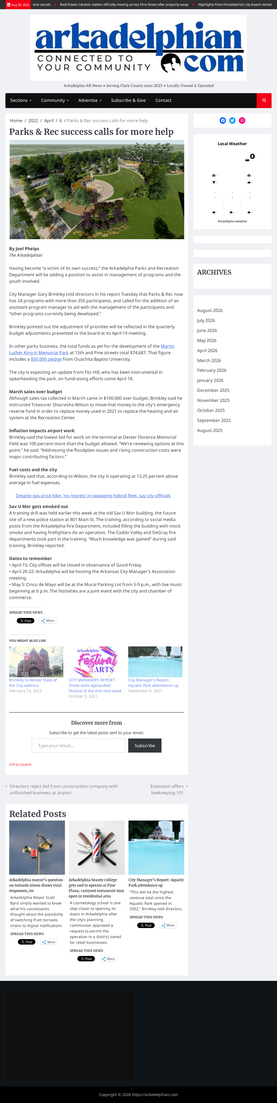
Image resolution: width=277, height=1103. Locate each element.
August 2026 (210, 310)
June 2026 (207, 330)
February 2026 (211, 370)
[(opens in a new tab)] (43, 1002)
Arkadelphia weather (232, 221)
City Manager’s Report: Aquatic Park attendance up (153, 682)
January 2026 (210, 380)
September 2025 (214, 420)
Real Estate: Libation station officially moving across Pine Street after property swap (111, 4)
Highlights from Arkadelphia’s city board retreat (222, 4)
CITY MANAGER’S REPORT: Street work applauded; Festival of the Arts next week (95, 685)
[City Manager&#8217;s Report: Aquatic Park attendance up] (155, 661)
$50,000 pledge (46, 359)
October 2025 (211, 410)
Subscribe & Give (128, 100)
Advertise (88, 100)
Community (53, 100)
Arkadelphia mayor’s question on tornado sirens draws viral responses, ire (36, 885)
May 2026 (206, 340)
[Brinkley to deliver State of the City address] (36, 661)
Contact (164, 100)
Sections (19, 100)
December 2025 (213, 390)
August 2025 (210, 430)
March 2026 (209, 360)
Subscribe (145, 746)
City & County (20, 765)
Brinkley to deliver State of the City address (33, 682)
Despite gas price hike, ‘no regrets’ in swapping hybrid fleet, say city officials (93, 496)
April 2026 (207, 350)
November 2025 (213, 400)
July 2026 (206, 320)
